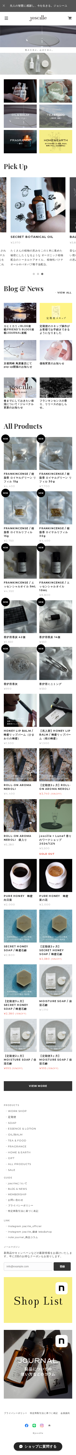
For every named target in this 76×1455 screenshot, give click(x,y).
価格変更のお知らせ (52, 358)
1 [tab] (34, 269)
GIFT (11, 1153)
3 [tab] (42, 269)
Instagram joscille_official (25, 1221)
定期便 (12, 1112)
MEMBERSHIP (17, 1189)
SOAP (12, 1118)
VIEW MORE (38, 1081)
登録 (62, 1261)
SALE (11, 1165)
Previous (3, 50)
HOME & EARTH (19, 1147)
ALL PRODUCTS (19, 1159)
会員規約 (65, 1409)
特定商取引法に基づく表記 (23, 1206)
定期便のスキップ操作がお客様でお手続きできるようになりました (55, 325)
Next (72, 50)
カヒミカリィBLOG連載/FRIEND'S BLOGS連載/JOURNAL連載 (19, 325)
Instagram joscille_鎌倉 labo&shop (30, 1227)
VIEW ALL (64, 287)
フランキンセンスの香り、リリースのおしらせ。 (53, 399)
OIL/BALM (15, 1130)
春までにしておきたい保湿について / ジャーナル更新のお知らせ (19, 399)
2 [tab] (38, 269)
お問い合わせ (15, 1195)
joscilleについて (17, 1178)
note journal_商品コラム (23, 1232)
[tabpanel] (38, 221)
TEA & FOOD (17, 1135)
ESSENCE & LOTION (22, 1124)
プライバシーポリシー (20, 1200)
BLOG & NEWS (17, 1184)
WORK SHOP (17, 1106)
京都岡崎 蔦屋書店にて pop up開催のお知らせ (18, 360)
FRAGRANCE (17, 1141)
